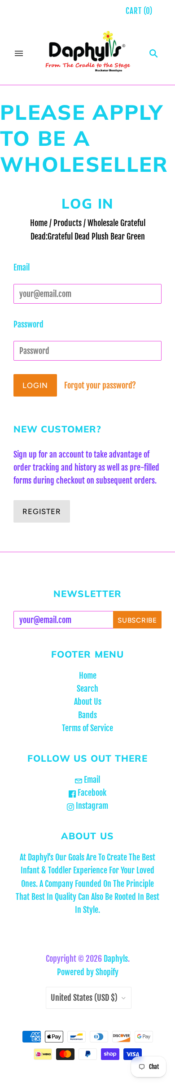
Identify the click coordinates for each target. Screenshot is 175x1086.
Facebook (91, 793)
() (139, 11)
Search (87, 688)
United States (84, 998)
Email (21, 267)
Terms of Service (87, 728)
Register (41, 511)
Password (28, 324)
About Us (87, 702)
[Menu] (18, 53)
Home (39, 223)
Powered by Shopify (87, 972)
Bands (87, 715)
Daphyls (116, 959)
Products (67, 223)
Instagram (91, 806)
